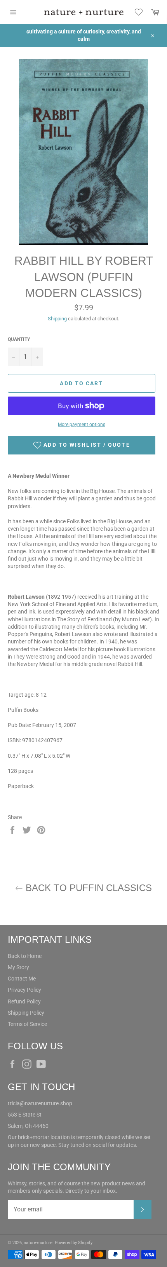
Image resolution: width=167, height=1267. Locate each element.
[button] (81, 445)
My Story (18, 967)
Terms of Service (27, 1024)
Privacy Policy (24, 990)
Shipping (57, 319)
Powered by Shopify (73, 1242)
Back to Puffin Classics (87, 888)
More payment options (81, 424)
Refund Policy (24, 1001)
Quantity (19, 339)
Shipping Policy (26, 1013)
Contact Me (22, 978)
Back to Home (25, 956)
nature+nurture (38, 1242)
